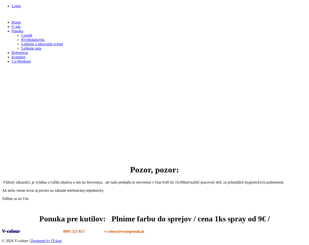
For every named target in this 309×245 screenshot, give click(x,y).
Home (16, 22)
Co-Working (21, 61)
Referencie (20, 53)
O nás (16, 27)
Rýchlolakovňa (32, 40)
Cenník (26, 35)
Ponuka (17, 31)
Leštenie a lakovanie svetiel (42, 44)
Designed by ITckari (46, 241)
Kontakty (19, 57)
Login (16, 6)
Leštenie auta (31, 48)
